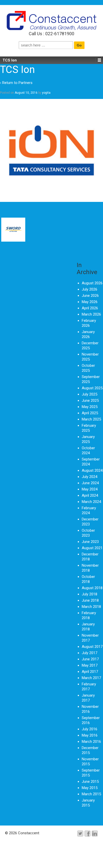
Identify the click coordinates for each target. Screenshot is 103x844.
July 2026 (89, 289)
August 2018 (92, 588)
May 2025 (90, 407)
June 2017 (90, 659)
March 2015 (91, 794)
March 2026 (91, 314)
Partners (25, 82)
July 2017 (89, 653)
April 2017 (90, 671)
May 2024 (90, 489)
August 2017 (92, 646)
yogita (46, 92)
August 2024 (92, 470)
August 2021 (92, 548)
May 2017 (90, 665)
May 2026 (90, 302)
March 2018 (91, 606)
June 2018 (90, 600)
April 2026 (90, 308)
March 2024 (91, 501)
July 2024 (89, 476)
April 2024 (90, 495)
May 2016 (90, 735)
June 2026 (90, 295)
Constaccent (28, 833)
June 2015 (90, 781)
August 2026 (92, 283)
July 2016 (89, 729)
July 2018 (89, 594)
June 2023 (90, 541)
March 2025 (91, 419)
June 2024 (90, 483)
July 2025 (89, 394)
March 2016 (91, 741)
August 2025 (92, 388)
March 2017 (91, 678)
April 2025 (90, 413)
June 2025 (90, 400)
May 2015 (90, 788)
